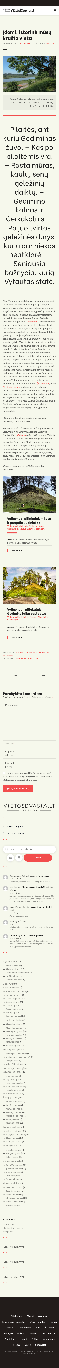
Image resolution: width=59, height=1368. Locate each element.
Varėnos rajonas (13, 980)
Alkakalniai (25, 1327)
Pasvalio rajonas (13, 1090)
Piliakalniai (16, 550)
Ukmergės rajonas (14, 1198)
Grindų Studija (29, 1354)
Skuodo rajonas (13, 1045)
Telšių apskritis (10, 1146)
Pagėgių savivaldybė (15, 1134)
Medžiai (9, 1327)
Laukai (23, 1339)
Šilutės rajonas (12, 1042)
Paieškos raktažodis (7, 849)
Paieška (38, 857)
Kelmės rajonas (13, 1109)
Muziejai (33, 1333)
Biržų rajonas (12, 1076)
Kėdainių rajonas (13, 1009)
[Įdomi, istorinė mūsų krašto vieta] (29, 58)
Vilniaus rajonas (13, 1205)
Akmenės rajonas (14, 1102)
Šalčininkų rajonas (14, 1187)
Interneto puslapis (10, 765)
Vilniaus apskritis (11, 1183)
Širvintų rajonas (13, 1191)
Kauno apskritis (10, 987)
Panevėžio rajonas (14, 1086)
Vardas (8, 744)
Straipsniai (8, 1232)
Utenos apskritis (11, 1161)
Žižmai (23, 921)
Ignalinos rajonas (14, 1169)
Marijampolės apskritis (13, 1049)
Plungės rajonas (13, 1153)
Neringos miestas (14, 1035)
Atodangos (49, 1339)
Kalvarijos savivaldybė (16, 1054)
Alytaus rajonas (13, 969)
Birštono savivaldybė (16, 991)
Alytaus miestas (13, 966)
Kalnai (53, 1322)
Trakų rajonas (12, 1194)
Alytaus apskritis (11, 961)
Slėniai (16, 1345)
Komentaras (11, 705)
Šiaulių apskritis (10, 1097)
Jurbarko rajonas (26, 653)
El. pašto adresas (8, 753)
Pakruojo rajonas (14, 1112)
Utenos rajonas (13, 1176)
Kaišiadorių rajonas (14, 998)
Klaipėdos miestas (14, 1024)
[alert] (29, 833)
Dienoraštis (8, 984)
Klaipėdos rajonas (14, 1028)
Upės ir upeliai (37, 1322)
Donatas (51, 44)
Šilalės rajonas (12, 1138)
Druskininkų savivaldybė (17, 973)
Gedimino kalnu (11, 387)
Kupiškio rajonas (13, 1079)
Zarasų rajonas (12, 1179)
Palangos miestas (14, 1038)
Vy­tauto (21, 435)
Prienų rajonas (12, 1012)
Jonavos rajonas (13, 995)
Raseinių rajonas (13, 1016)
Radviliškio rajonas (14, 1116)
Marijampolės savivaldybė (18, 1057)
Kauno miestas (13, 1002)
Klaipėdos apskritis (12, 1020)
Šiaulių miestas (12, 1119)
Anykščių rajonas (14, 1165)
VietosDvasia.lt (22, 10)
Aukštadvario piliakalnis (34, 935)
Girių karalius (16, 675)
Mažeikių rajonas (13, 1150)
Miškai (20, 1333)
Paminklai (9, 1339)
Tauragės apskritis (11, 1127)
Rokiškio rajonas (13, 1093)
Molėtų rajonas (13, 1172)
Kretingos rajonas (14, 1031)
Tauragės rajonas (14, 1141)
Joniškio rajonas (13, 1105)
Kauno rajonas (12, 1005)
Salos (28, 1345)
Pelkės (35, 1339)
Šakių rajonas (12, 1061)
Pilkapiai (8, 1333)
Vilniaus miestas (13, 1201)
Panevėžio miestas (14, 1083)
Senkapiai (40, 1345)
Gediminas (31, 321)
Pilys (38, 1327)
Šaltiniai (49, 1327)
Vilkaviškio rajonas (14, 1064)
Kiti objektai (49, 1333)
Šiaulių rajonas (12, 1123)
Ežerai (30, 1316)
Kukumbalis (43, 876)
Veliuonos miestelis (27, 658)
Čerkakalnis (43, 383)
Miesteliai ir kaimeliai (13, 1322)
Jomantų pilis (43, 675)
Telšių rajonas (12, 1157)
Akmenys (43, 1316)
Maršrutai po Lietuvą (13, 1068)
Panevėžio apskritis (12, 1072)
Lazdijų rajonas (12, 976)
